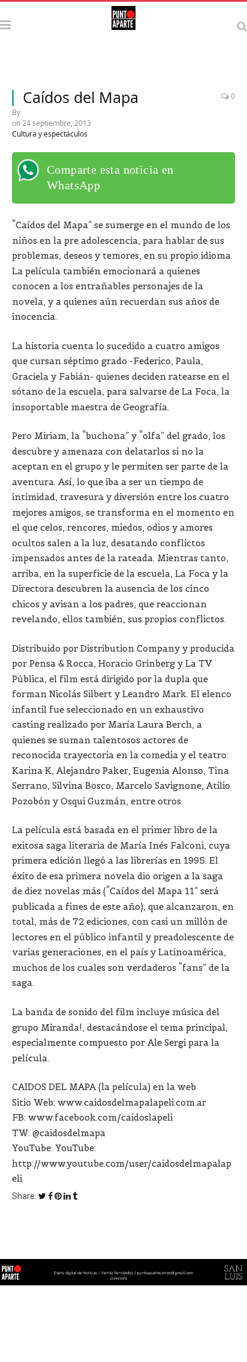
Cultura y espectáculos (50, 134)
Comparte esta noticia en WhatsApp (110, 177)
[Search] (242, 26)
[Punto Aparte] (123, 24)
